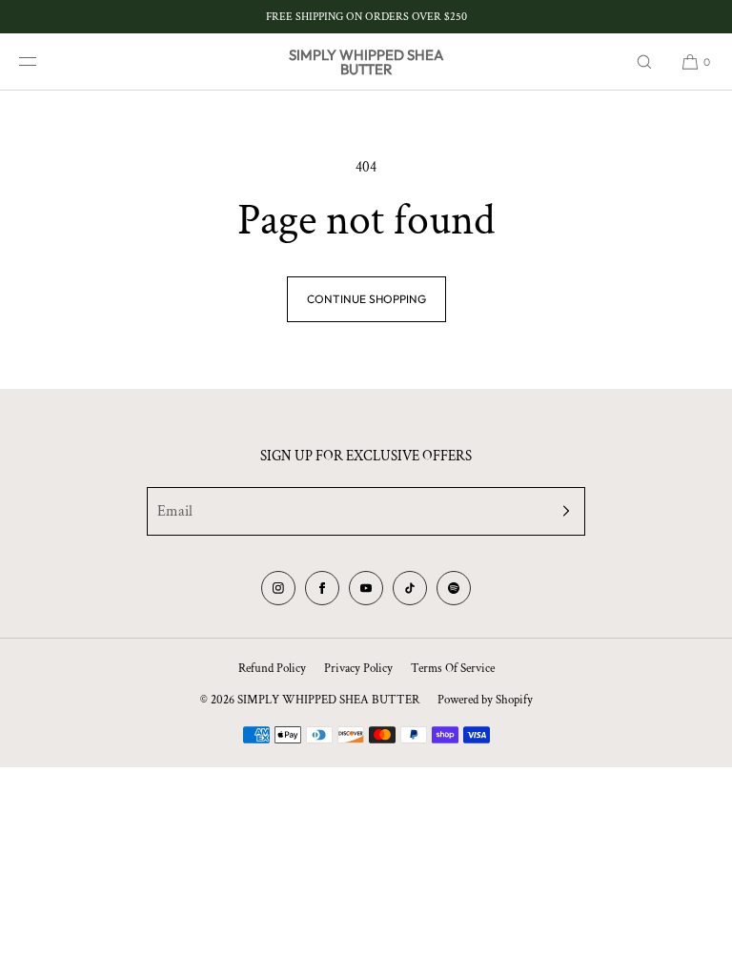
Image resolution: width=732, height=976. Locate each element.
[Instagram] (278, 588)
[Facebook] (322, 588)
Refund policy (272, 669)
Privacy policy (358, 669)
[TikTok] (410, 588)
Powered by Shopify (485, 700)
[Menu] (42, 61)
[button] (644, 61)
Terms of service (453, 669)
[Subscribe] (561, 511)
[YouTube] (366, 588)
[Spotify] (454, 588)
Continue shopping (366, 299)
